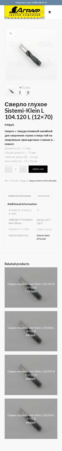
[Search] (33, 12)
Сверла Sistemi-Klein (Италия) (42, 180)
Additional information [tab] (19, 195)
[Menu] (42, 12)
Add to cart (38, 169)
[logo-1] (26, 12)
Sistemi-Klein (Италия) (43, 237)
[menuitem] (33, 12)
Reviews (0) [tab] (43, 195)
